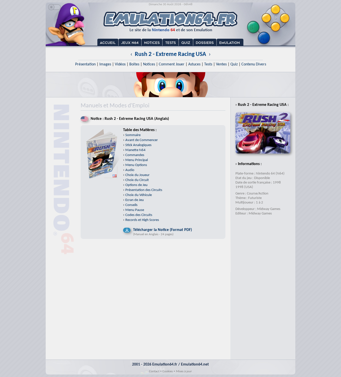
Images (105, 64)
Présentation (85, 64)
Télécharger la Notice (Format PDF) (162, 230)
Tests (208, 64)
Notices (149, 64)
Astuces (194, 64)
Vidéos (120, 64)
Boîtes (134, 64)
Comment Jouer (171, 64)
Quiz (234, 64)
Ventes (221, 64)
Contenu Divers (253, 64)
